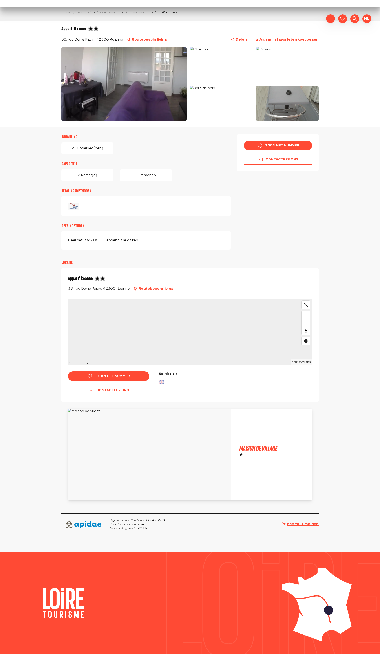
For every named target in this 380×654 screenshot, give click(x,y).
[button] (354, 18)
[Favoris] (342, 18)
